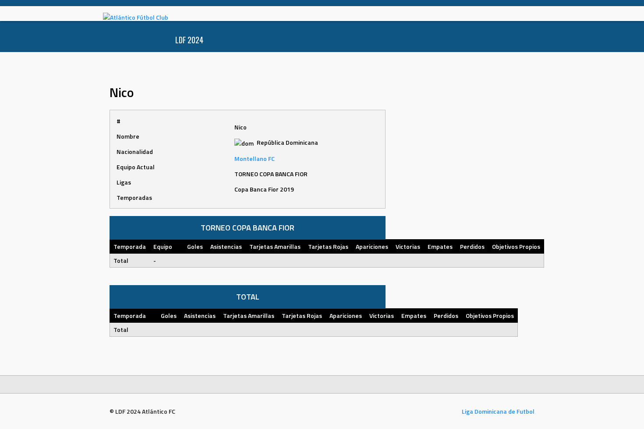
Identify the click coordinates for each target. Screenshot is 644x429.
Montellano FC (254, 158)
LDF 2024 (189, 39)
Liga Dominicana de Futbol (498, 411)
